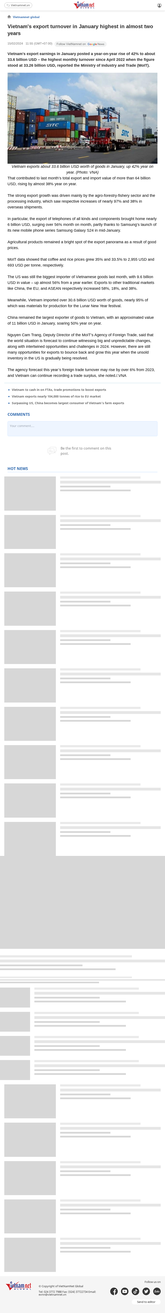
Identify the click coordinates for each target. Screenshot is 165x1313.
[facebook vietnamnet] (114, 1291)
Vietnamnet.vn (20, 5)
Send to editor (146, 1302)
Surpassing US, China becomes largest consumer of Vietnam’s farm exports (68, 403)
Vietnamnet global (26, 17)
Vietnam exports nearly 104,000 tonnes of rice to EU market (56, 396)
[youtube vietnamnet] (124, 1291)
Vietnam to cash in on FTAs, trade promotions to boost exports (59, 390)
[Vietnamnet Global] (94, 8)
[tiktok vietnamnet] (135, 1291)
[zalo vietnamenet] (157, 1291)
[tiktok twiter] (146, 1291)
